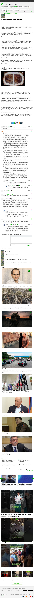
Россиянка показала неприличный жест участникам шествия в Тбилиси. (26, 579)
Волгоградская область (27, 6)
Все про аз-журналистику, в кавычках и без (11, 254)
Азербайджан (12, 6)
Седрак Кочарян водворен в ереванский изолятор (10, 285)
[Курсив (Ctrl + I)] (13, 236)
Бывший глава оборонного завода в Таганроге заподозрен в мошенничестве (9, 465)
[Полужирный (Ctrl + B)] (11, 236)
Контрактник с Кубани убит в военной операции (24, 465)
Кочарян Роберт (5, 415)
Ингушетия (8, 7)
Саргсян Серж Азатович (6, 454)
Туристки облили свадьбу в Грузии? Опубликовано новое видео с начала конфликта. (15, 567)
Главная (2, 13)
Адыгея (8, 6)
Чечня (9, 10)
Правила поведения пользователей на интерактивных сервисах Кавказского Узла (20, 594)
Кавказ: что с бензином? (5, 11)
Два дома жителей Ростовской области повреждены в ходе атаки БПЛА (8, 461)
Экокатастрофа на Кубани (29, 11)
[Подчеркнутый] (15, 236)
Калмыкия (18, 7)
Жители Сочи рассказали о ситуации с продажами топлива (12, 368)
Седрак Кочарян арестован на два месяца (9, 348)
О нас (2, 590)
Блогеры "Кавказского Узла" (8, 13)
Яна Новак (13, 185)
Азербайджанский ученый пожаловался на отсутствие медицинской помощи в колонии (8, 485)
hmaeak (11, 180)
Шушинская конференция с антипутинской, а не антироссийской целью (16, 259)
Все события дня (30, 470)
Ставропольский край (4, 10)
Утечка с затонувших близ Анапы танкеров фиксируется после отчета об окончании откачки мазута (25, 485)
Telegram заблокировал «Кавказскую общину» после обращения (6, 578)
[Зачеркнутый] (17, 236)
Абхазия (2, 6)
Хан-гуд (8, 126)
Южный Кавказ (17, 10)
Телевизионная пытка (8, 256)
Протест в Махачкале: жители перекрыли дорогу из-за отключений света (13, 542)
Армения (15, 6)
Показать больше (17, 583)
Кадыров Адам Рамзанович (7, 434)
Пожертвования (18, 590)
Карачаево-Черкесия (23, 7)
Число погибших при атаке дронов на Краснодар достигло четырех (24, 468)
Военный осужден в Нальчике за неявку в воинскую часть (12, 327)
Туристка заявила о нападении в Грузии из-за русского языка (16, 578)
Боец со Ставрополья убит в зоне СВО (8, 468)
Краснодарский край (29, 7)
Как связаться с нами (9, 590)
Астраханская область (20, 6)
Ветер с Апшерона (15, 13)
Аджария (5, 6)
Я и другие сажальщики (8, 251)
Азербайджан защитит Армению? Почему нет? (12, 264)
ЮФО (20, 10)
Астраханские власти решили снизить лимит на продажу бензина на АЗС (14, 390)
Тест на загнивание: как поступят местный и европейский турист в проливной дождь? (18, 262)
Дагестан (5, 7)
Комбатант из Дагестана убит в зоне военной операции (24, 461)
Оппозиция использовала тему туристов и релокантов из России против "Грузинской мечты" (17, 305)
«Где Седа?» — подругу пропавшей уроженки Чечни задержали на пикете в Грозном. (16, 515)
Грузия (2, 7)
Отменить (28, 245)
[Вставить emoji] (19, 236)
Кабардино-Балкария (13, 7)
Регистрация (14, 244)
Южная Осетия (12, 10)
